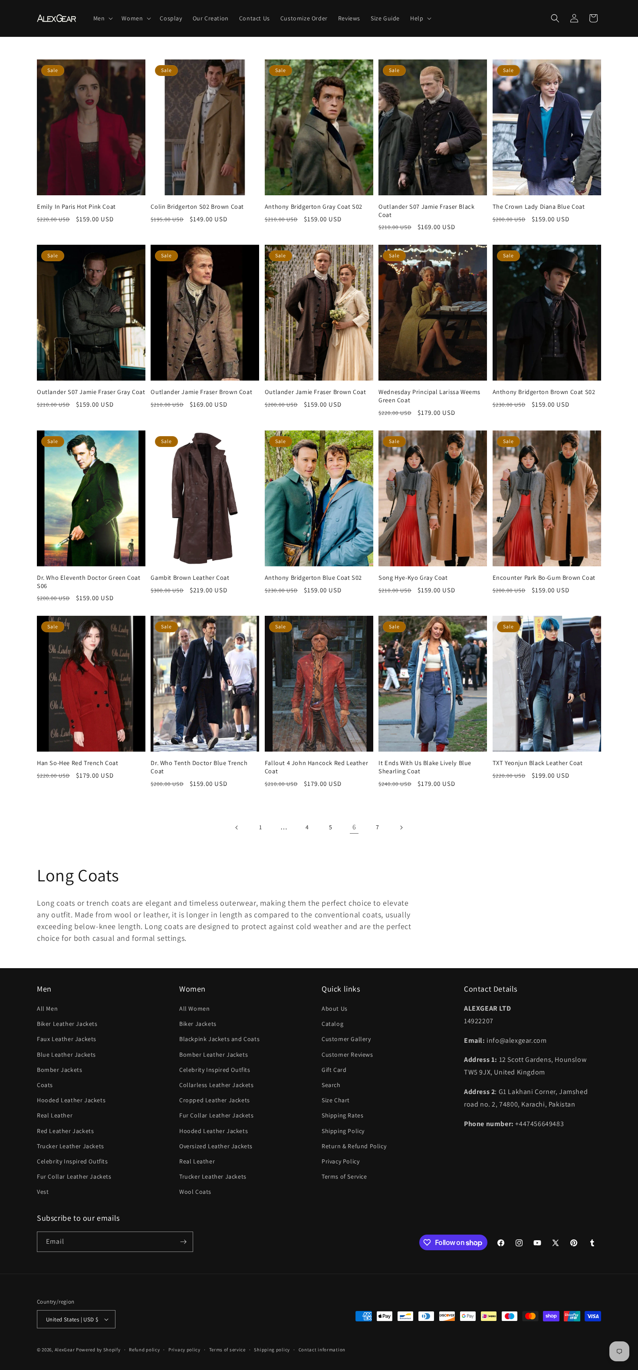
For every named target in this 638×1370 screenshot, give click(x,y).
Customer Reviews (347, 1054)
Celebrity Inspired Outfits (72, 1161)
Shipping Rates (342, 1115)
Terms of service (227, 1350)
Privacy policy (184, 1350)
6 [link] (354, 826)
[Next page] (401, 827)
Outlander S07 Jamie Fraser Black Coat (426, 211)
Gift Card (334, 1070)
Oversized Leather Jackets (216, 1146)
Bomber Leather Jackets (213, 1054)
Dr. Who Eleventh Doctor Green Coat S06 (88, 582)
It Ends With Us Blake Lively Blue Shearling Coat (424, 767)
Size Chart (336, 1100)
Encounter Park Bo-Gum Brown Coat (544, 578)
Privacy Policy (340, 1161)
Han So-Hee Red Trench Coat (77, 763)
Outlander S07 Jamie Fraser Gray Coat (91, 392)
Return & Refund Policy (354, 1146)
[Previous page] (237, 827)
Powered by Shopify (98, 1350)
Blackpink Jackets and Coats (219, 1039)
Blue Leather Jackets (66, 1054)
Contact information (322, 1350)
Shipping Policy (343, 1131)
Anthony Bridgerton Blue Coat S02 (313, 578)
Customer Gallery (346, 1039)
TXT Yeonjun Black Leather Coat (538, 763)
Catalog (332, 1024)
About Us (335, 1008)
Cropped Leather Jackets (214, 1100)
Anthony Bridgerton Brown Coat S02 (544, 392)
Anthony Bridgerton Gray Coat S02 (313, 206)
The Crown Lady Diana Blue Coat (539, 206)
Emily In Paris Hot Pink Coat (76, 206)
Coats (45, 1085)
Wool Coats (195, 1192)
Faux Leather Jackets (66, 1039)
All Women (194, 1008)
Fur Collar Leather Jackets (74, 1176)
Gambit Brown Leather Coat (190, 578)
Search (331, 1085)
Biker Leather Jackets (67, 1024)
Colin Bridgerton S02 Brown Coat (197, 206)
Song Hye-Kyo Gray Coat (412, 578)
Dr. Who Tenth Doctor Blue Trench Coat (199, 767)
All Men (47, 1008)
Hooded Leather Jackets (71, 1100)
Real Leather (54, 1115)
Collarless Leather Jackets (216, 1085)
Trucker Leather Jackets (70, 1146)
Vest (43, 1192)
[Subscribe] (183, 1242)
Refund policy (144, 1350)
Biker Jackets (198, 1024)
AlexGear (65, 1350)
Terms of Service (344, 1176)
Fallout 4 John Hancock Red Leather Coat (316, 767)
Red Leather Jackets (65, 1131)
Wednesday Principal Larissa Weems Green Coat (429, 396)
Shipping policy (272, 1350)
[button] (102, 18)
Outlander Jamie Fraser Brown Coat (201, 392)
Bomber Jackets (59, 1070)
